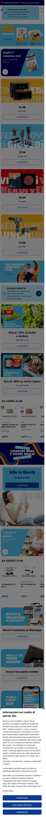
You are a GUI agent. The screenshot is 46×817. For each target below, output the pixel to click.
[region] (22, 762)
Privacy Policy (8, 790)
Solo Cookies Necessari (22, 805)
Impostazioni (22, 812)
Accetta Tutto (22, 797)
